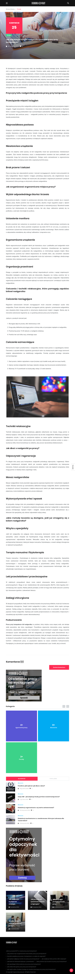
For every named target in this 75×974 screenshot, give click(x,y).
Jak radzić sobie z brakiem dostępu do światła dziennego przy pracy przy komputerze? (31, 969)
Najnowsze (21, 778)
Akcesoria (20, 783)
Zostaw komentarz (59, 667)
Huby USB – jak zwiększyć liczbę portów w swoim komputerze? (39, 797)
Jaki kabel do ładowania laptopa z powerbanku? (20, 961)
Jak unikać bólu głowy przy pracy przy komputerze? (21, 966)
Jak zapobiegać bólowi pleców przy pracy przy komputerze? (24, 964)
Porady (9, 35)
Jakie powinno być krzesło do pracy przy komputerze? (51, 961)
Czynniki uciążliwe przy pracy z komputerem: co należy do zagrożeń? (26, 956)
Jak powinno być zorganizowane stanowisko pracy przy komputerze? (26, 953)
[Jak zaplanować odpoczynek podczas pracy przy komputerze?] (24, 855)
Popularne (53, 778)
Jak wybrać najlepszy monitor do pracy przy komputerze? (23, 959)
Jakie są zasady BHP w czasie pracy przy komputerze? (21, 951)
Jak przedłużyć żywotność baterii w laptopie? (37, 901)
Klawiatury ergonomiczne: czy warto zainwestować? (36, 807)
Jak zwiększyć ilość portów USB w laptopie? (53, 959)
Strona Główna (10, 9)
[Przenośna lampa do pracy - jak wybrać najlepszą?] (24, 685)
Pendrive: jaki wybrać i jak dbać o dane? (31, 786)
